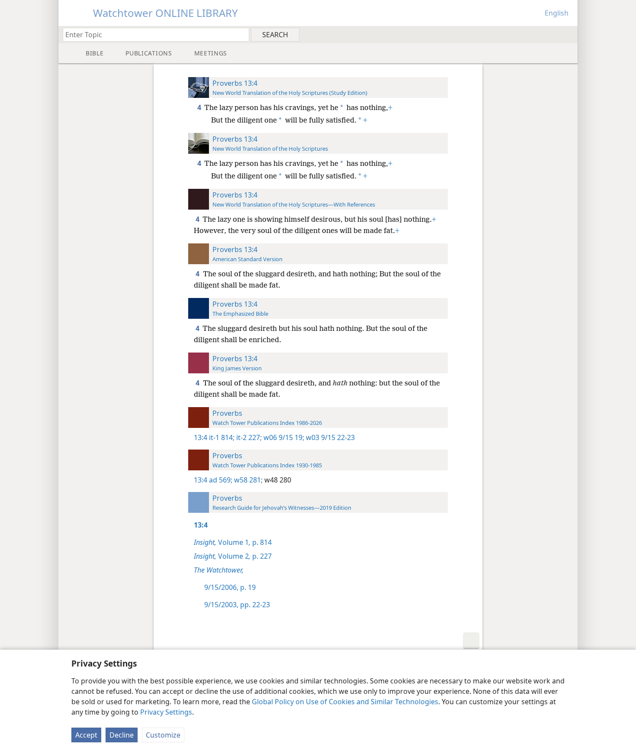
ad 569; (220, 480)
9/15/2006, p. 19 (230, 587)
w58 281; (247, 480)
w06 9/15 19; (283, 437)
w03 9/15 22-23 (329, 437)
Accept (86, 735)
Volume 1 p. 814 (233, 542)
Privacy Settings (166, 712)
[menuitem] (567, 34)
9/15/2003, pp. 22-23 (237, 604)
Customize (163, 735)
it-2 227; (248, 437)
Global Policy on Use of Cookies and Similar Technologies (345, 701)
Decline (121, 735)
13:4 (200, 437)
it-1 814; (221, 437)
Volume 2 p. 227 (233, 556)
